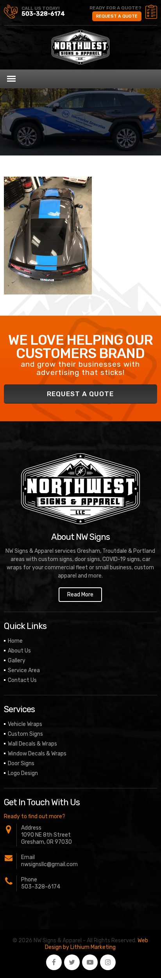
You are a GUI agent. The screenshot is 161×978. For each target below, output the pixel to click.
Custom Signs (25, 734)
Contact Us (22, 680)
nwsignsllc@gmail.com (49, 864)
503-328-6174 (43, 13)
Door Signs (21, 763)
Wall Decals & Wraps (32, 743)
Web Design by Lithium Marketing (96, 944)
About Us (19, 650)
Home (15, 641)
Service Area (24, 670)
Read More (80, 594)
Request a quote (117, 16)
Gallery (16, 660)
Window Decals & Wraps (37, 753)
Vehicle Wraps (25, 724)
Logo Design (23, 773)
